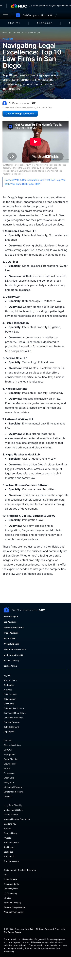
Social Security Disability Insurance (20, 870)
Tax (5, 874)
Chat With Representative (20, 113)
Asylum (7, 675)
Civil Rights (9, 703)
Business (8, 689)
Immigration (9, 782)
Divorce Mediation (12, 745)
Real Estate (9, 847)
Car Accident (10, 622)
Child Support (10, 699)
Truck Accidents (11, 884)
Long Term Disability (13, 805)
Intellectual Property (13, 787)
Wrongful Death (11, 644)
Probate (7, 838)
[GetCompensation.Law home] (34, 15)
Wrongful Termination (13, 912)
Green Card (9, 777)
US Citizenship (10, 893)
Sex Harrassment (11, 861)
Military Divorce (11, 814)
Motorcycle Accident (14, 627)
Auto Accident (10, 680)
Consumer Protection (13, 717)
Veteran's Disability (12, 902)
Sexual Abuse (10, 666)
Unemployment (11, 888)
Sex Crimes (9, 856)
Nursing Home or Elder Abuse (17, 819)
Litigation (8, 796)
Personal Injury (32, 33)
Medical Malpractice (13, 655)
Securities (8, 852)
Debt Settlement (11, 727)
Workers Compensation (15, 649)
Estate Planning (11, 759)
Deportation (9, 731)
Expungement (10, 764)
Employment (9, 754)
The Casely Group (12, 932)
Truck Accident (11, 633)
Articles (16, 33)
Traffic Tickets (10, 879)
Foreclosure (9, 773)
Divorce (7, 740)
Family (7, 768)
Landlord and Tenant (13, 791)
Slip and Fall (9, 638)
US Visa (7, 898)
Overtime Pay (10, 824)
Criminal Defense (11, 722)
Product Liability (11, 660)
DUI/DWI (8, 750)
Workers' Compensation (14, 907)
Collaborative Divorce (14, 708)
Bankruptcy (9, 685)
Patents (7, 828)
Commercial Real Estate (15, 713)
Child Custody (10, 694)
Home (4, 33)
